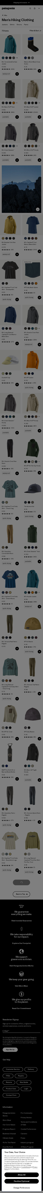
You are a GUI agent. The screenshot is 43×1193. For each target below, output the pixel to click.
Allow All (21, 1175)
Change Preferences (21, 1188)
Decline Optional (21, 1181)
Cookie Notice (25, 1167)
